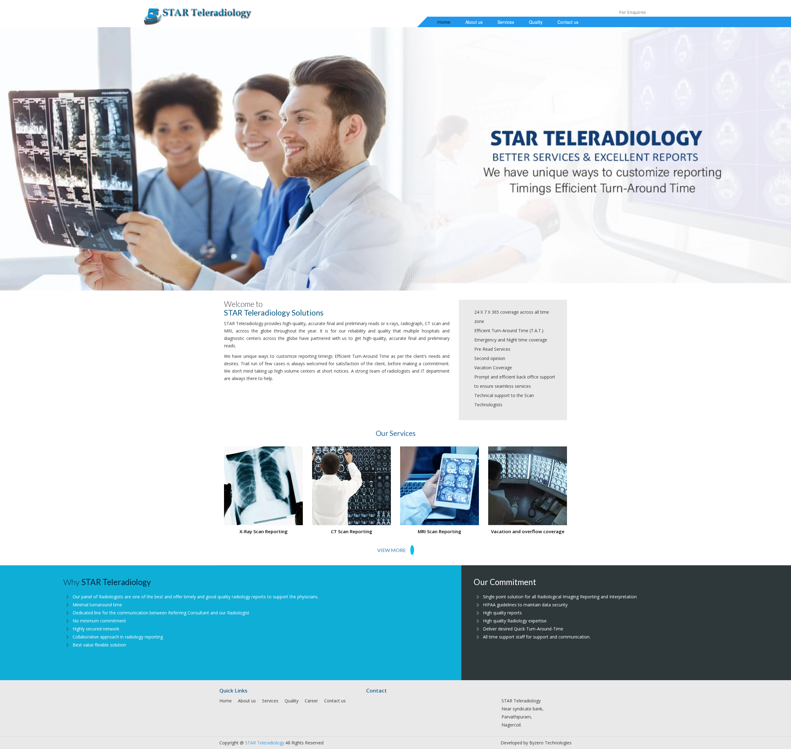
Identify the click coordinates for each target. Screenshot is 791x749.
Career (311, 701)
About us (474, 22)
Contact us (567, 22)
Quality (536, 22)
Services (505, 22)
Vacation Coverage (493, 367)
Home (443, 22)
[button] (10, 159)
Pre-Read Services (492, 349)
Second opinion (489, 358)
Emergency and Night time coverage (510, 340)
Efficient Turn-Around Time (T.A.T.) (509, 330)
